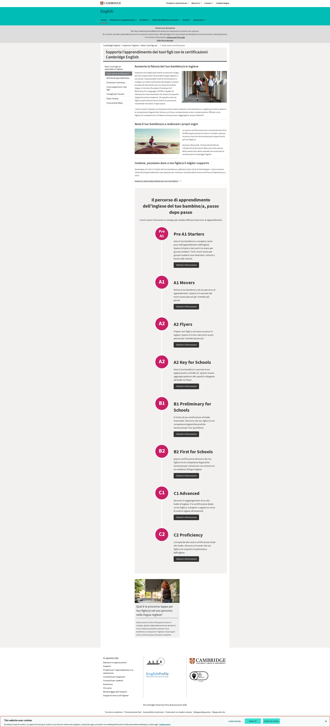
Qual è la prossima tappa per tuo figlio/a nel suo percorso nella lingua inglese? (154, 610)
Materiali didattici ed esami (165, 20)
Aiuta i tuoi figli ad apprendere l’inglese (114, 67)
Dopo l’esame (112, 98)
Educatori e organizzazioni (122, 20)
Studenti (144, 20)
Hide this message (165, 40)
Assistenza (198, 20)
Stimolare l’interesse (115, 82)
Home (104, 20)
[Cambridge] (110, 4)
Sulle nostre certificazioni (117, 73)
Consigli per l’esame (115, 94)
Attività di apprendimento (118, 78)
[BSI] (199, 686)
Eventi (186, 20)
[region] (165, 721)
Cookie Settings (234, 721)
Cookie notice (164, 724)
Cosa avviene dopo (114, 103)
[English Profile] (157, 682)
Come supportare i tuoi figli (116, 88)
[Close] (326, 721)
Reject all (252, 721)
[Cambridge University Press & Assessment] (208, 669)
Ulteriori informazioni (186, 264)
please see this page (176, 37)
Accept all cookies (271, 721)
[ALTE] (155, 670)
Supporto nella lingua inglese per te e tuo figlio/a (156, 181)
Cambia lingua (222, 3)
